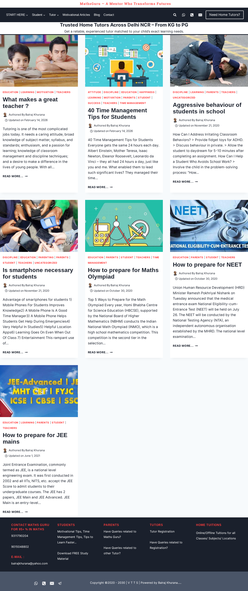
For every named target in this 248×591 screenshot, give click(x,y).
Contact (108, 15)
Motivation (45, 92)
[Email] (200, 15)
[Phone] (192, 15)
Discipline (111, 92)
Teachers (63, 92)
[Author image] (5, 114)
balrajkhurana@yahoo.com (29, 563)
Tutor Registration (162, 531)
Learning (27, 92)
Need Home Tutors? (224, 15)
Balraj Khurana (35, 114)
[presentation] (39, 61)
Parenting (46, 257)
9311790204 (19, 536)
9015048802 (20, 546)
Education (10, 92)
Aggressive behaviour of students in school (207, 108)
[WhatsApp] (183, 15)
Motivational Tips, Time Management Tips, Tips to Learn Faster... (75, 537)
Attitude (94, 92)
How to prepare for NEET (207, 264)
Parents (129, 97)
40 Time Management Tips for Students (117, 113)
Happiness (147, 92)
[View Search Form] (175, 15)
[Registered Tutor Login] (60, 583)
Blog (97, 15)
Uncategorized (184, 97)
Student (144, 97)
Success (94, 103)
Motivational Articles (76, 15)
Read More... (15, 176)
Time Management (133, 103)
